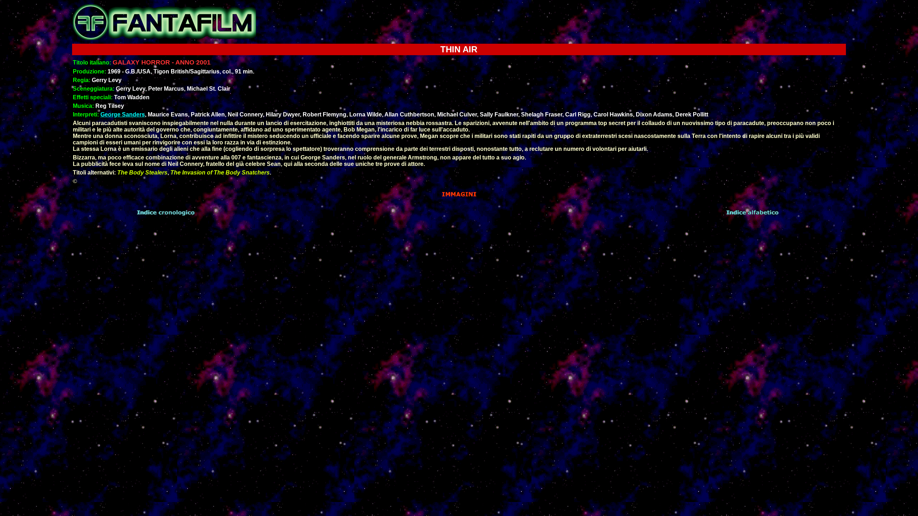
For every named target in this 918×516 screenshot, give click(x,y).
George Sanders (122, 114)
